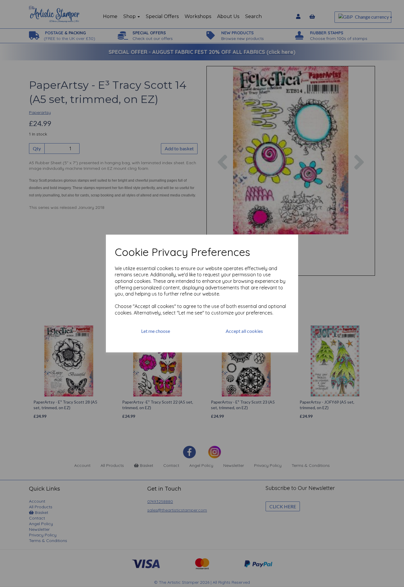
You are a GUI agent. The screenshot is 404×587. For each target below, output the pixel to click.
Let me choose (155, 331)
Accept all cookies (244, 331)
